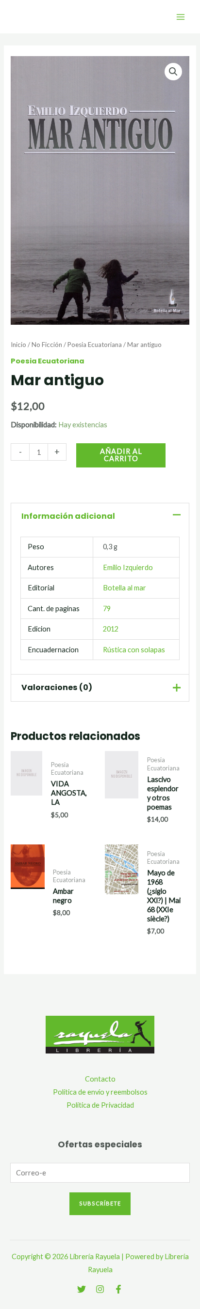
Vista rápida (26, 813)
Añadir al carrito (121, 455)
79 (107, 608)
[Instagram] (100, 1289)
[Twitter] (81, 1289)
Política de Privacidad (100, 1105)
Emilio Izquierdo (128, 567)
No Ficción (47, 344)
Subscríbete (100, 1203)
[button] (173, 71)
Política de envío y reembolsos (100, 1092)
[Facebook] (118, 1289)
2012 (110, 629)
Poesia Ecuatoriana (94, 344)
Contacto (100, 1079)
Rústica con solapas (134, 650)
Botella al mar (124, 588)
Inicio (18, 344)
